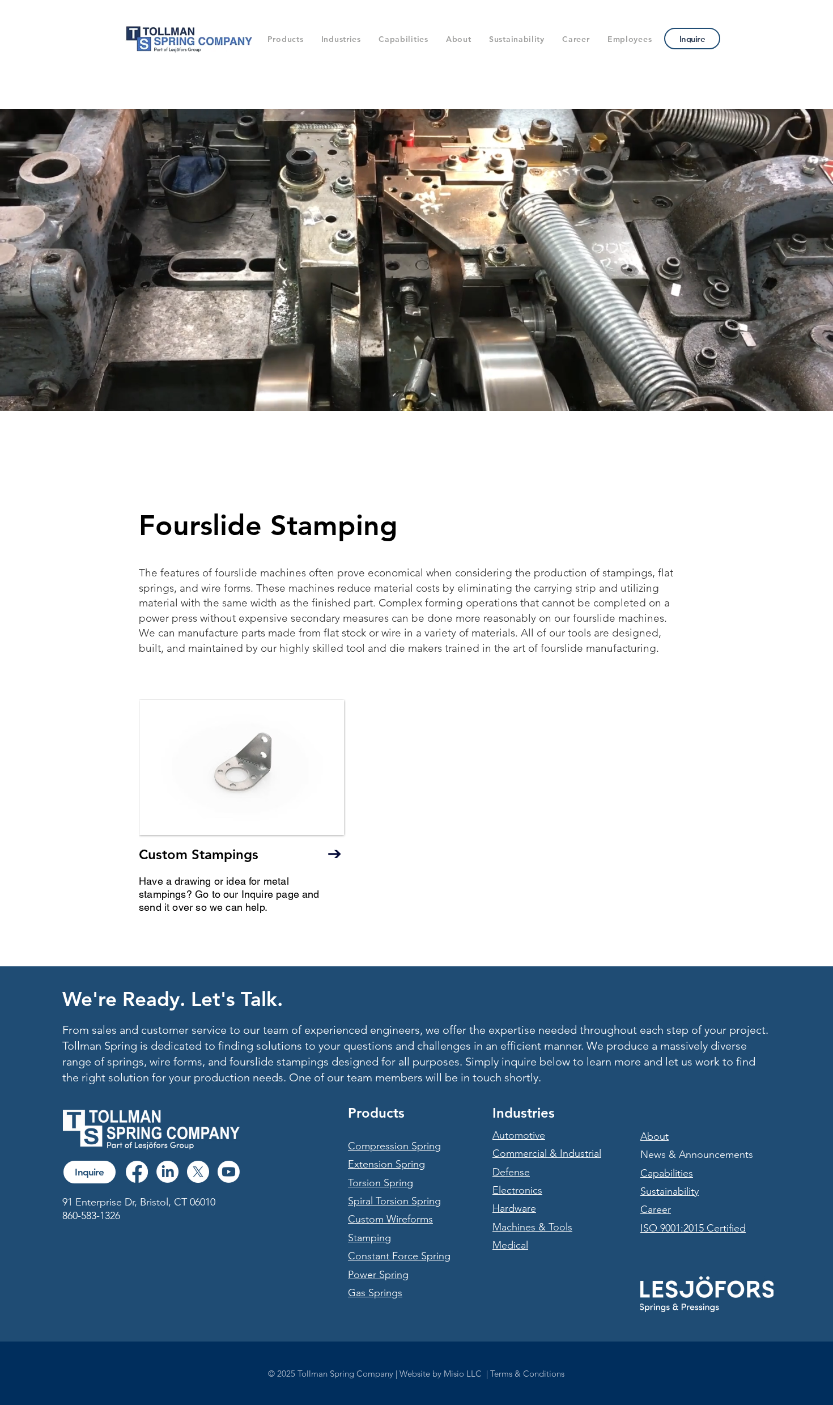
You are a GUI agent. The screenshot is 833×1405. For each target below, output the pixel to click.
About (654, 1136)
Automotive (518, 1135)
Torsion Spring (380, 1183)
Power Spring (378, 1274)
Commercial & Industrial (546, 1153)
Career (655, 1209)
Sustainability (669, 1191)
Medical (510, 1245)
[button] (285, 39)
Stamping (369, 1238)
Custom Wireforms (390, 1219)
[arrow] (334, 853)
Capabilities (666, 1173)
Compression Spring (394, 1146)
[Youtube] (229, 1172)
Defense (511, 1172)
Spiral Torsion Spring (394, 1201)
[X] (198, 1172)
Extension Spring (386, 1164)
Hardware (514, 1208)
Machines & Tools (532, 1227)
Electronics (517, 1190)
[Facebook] (137, 1172)
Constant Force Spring (399, 1256)
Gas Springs (375, 1293)
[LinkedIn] (167, 1172)
